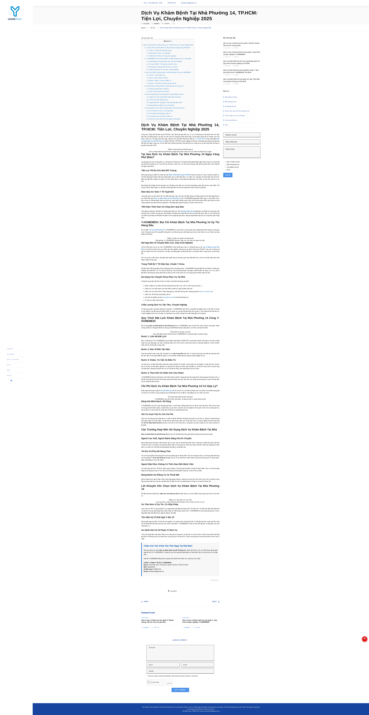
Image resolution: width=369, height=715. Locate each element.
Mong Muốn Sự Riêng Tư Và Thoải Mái (160, 105)
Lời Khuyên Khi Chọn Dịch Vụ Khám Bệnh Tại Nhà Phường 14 (164, 108)
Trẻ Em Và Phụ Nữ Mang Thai (157, 100)
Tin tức (9, 365)
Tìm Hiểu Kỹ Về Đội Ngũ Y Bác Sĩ (158, 113)
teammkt (157, 23)
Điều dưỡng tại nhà (230, 101)
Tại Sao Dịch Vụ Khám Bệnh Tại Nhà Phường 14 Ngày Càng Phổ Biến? (167, 47)
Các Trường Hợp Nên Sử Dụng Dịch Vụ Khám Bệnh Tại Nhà (163, 94)
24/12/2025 (146, 23)
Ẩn (170, 41)
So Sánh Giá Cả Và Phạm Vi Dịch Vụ (159, 116)
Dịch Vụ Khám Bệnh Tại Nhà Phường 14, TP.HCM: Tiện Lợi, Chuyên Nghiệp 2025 (167, 45)
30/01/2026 (145, 617)
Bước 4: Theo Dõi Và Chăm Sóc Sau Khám (161, 83)
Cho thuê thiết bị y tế (231, 120)
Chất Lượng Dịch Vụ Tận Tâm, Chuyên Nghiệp (162, 69)
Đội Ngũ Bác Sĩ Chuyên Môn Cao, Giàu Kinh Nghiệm (164, 61)
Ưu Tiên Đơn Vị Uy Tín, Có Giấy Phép (159, 111)
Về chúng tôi (11, 354)
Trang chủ (10, 349)
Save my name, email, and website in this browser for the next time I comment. (173, 676)
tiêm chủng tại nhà (206, 291)
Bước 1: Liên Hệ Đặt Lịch (155, 75)
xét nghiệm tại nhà (168, 297)
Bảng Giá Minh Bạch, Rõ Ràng (157, 89)
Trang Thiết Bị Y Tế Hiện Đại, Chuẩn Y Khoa (161, 64)
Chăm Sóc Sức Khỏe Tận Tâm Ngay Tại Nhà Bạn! (163, 119)
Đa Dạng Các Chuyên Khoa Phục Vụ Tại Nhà (161, 67)
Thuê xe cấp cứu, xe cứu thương (235, 115)
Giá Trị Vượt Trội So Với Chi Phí (157, 91)
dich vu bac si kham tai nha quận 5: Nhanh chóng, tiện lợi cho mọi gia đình (157, 621)
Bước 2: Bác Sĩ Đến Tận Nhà (157, 78)
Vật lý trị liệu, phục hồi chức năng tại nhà (237, 111)
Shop (8, 370)
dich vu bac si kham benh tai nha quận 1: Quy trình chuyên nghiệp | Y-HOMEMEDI (199, 621)
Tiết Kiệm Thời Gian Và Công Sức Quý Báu (161, 56)
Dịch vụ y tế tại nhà (13, 359)
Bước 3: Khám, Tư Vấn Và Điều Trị (158, 80)
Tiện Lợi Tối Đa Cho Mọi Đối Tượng (159, 50)
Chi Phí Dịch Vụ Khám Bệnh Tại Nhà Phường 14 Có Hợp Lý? (164, 86)
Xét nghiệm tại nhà (230, 106)
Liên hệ (9, 375)
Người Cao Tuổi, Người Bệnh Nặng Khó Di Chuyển (163, 97)
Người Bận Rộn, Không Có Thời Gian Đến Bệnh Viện (164, 102)
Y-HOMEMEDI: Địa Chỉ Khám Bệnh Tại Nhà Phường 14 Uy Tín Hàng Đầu (167, 58)
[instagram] (14, 710)
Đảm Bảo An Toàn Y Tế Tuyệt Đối (158, 53)
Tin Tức (166, 23)
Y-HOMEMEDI (200, 139)
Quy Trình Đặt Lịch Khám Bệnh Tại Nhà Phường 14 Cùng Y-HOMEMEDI (167, 72)
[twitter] (10, 710)
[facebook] (7, 710)
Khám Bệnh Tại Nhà (231, 97)
